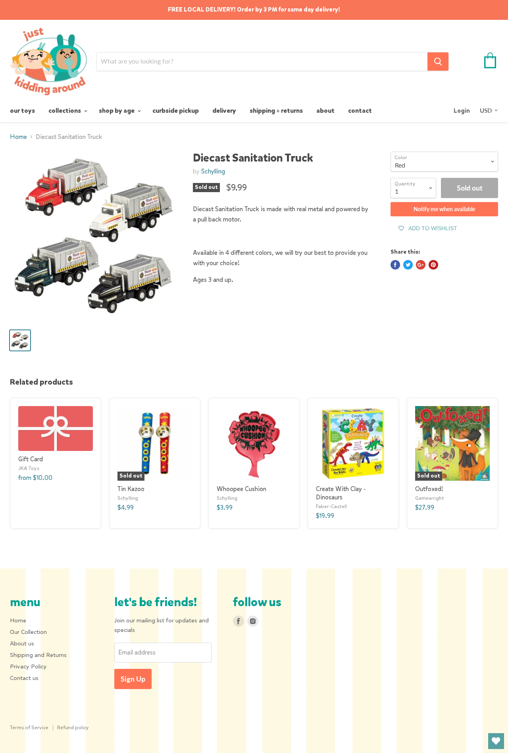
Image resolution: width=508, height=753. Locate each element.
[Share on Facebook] (395, 265)
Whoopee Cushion (241, 489)
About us (22, 643)
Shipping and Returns (38, 655)
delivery (224, 110)
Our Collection (28, 632)
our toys (22, 110)
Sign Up (133, 678)
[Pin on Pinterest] (433, 265)
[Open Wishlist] (496, 741)
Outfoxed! (429, 489)
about (325, 110)
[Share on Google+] (420, 265)
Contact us (24, 678)
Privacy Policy (28, 666)
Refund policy (73, 727)
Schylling (213, 171)
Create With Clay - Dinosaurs (341, 493)
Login (462, 111)
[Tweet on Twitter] (408, 265)
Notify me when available (444, 209)
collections (65, 110)
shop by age (117, 110)
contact (360, 110)
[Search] (437, 61)
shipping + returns (276, 110)
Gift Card (30, 459)
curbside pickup (175, 110)
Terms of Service (29, 727)
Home (18, 137)
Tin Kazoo (130, 489)
